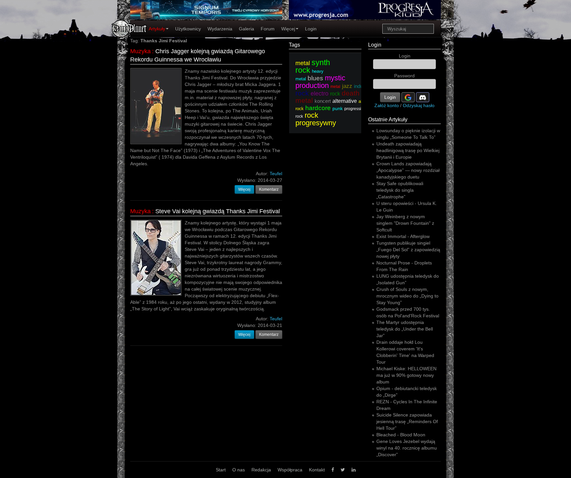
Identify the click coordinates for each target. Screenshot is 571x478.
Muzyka (140, 51)
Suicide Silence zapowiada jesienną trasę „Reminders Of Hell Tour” (407, 421)
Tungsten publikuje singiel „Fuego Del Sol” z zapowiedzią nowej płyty (408, 249)
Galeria (246, 28)
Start (221, 469)
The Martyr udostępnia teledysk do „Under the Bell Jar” (404, 329)
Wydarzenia (220, 28)
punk (337, 108)
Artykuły (157, 28)
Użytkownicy (188, 28)
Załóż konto (386, 105)
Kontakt (317, 469)
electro (319, 93)
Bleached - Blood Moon (400, 434)
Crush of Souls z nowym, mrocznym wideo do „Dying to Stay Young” (407, 296)
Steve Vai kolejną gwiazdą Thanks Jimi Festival (217, 211)
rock (335, 94)
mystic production (320, 82)
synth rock (312, 66)
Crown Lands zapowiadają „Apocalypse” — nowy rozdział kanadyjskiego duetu (407, 170)
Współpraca (290, 469)
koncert (323, 101)
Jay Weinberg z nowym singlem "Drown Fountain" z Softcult (405, 223)
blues (315, 78)
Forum (268, 28)
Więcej (288, 28)
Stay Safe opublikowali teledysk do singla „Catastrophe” (399, 190)
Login (311, 28)
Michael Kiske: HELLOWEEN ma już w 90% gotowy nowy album (406, 375)
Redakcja (261, 469)
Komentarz (269, 189)
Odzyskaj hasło (419, 105)
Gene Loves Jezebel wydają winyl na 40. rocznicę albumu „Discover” (406, 448)
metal (302, 63)
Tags (294, 45)
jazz (347, 86)
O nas (238, 469)
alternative (344, 101)
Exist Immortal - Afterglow (403, 236)
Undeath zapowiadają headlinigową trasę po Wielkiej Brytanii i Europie (407, 150)
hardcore (318, 107)
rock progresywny (315, 119)
